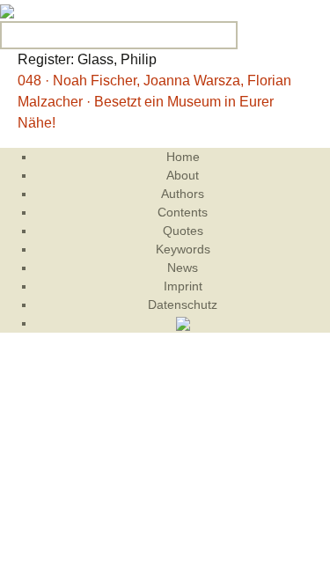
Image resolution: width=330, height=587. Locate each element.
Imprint (183, 286)
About (182, 175)
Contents (183, 212)
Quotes (183, 231)
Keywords (183, 249)
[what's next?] (7, 10)
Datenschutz (182, 304)
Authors (182, 194)
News (182, 267)
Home (183, 157)
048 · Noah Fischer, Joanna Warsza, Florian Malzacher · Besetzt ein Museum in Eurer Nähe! (154, 101)
